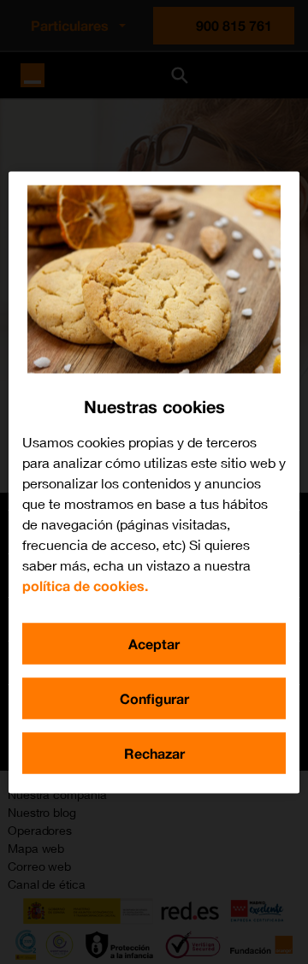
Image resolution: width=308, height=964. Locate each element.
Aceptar (154, 643)
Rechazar (154, 752)
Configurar (154, 698)
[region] (154, 482)
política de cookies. (85, 585)
